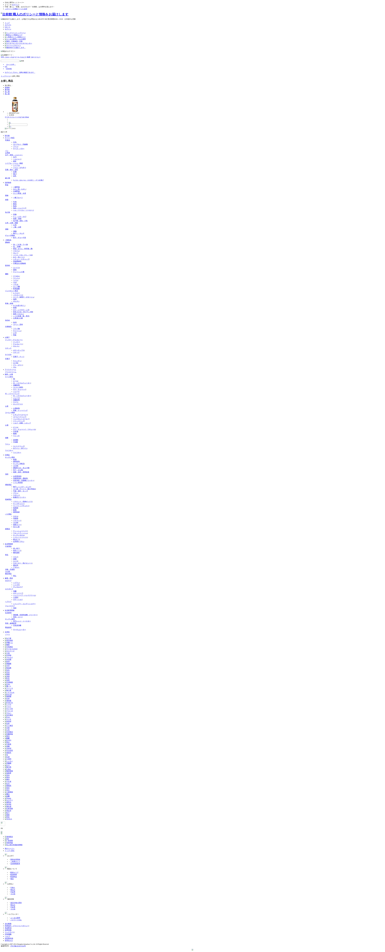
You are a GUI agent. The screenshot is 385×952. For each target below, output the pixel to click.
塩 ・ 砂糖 (16, 246)
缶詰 (14, 322)
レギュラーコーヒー (20, 414)
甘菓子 (7, 359)
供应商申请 (9, 938)
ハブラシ (16, 583)
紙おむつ (16, 539)
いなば (12, 57)
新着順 (7, 87)
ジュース (16, 391)
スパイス (16, 267)
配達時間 (13, 874)
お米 (14, 225)
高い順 (7, 94)
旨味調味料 (17, 261)
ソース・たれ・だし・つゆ (22, 255)
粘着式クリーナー (19, 497)
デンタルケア (18, 587)
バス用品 (8, 514)
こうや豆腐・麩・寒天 (21, 316)
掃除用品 (8, 485)
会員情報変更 (15, 864)
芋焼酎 (15, 442)
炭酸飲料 (16, 385)
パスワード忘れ (16, 920)
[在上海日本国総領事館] (13, 845)
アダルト (16, 567)
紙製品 (7, 529)
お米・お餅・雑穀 (11, 223)
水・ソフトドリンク (12, 393)
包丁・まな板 (18, 470)
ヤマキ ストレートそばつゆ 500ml (17, 117)
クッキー (16, 342)
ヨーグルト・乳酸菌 (20, 144)
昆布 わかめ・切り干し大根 (23, 312)
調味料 (7, 242)
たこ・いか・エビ (19, 216)
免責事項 (8, 928)
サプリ (15, 402)
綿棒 (14, 559)
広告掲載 (8, 934)
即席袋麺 (16, 289)
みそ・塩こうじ (18, 257)
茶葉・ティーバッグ (20, 410)
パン (6, 151)
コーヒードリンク (19, 417)
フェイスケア (10, 606)
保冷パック (17, 550)
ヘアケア (8, 601)
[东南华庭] (9, 843)
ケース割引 (9, 377)
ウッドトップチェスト (21, 506)
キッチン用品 (10, 457)
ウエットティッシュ (20, 533)
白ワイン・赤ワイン (20, 448)
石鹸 (14, 591)
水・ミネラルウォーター (22, 383)
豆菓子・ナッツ (18, 356)
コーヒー (37, 57)
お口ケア (8, 580)
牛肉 (14, 202)
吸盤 (14, 510)
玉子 (14, 157)
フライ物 (16, 328)
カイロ (15, 561)
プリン (15, 146)
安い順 (7, 92)
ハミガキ (16, 585)
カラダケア (9, 589)
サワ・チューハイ (19, 389)
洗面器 (15, 518)
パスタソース (18, 295)
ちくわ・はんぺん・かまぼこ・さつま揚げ (28, 180)
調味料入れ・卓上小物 (21, 468)
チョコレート (18, 344)
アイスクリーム (10, 372)
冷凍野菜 (16, 191)
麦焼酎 (15, 440)
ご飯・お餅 (17, 227)
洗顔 (14, 608)
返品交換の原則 (16, 903)
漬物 (6, 229)
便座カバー (17, 525)
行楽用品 (8, 546)
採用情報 (8, 930)
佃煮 (14, 299)
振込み (12, 890)
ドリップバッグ (18, 421)
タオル (15, 516)
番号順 (7, 89)
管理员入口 (9, 940)
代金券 (12, 892)
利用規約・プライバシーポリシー (17, 926)
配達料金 (13, 877)
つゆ (32, 57)
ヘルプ (7, 936)
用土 (14, 576)
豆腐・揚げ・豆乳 (11, 169)
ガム (14, 367)
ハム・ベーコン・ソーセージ (23, 210)
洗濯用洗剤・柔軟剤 (20, 478)
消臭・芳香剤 (10, 569)
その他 (15, 466)
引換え (12, 887)
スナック (8, 348)
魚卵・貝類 (17, 218)
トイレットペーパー (20, 537)
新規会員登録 (15, 859)
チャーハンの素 (18, 272)
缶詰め (7, 320)
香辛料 (7, 265)
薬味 (14, 270)
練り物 (7, 178)
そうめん (16, 276)
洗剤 (6, 474)
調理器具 (16, 461)
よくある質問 (15, 918)
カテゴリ (8, 25)
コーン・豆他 (18, 324)
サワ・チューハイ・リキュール (24, 429)
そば (14, 282)
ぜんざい (16, 301)
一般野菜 (16, 187)
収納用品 (8, 499)
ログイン (15, 5)
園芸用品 (8, 574)
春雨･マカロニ (18, 314)
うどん (15, 280)
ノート (7, 634)
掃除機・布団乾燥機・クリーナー (25, 615)
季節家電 (8, 627)
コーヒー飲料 (18, 387)
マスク (15, 557)
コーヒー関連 (10, 412)
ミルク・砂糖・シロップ (22, 423)
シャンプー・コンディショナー (24, 604)
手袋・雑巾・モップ (20, 491)
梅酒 (14, 433)
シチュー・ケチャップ (21, 259)
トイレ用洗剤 (18, 482)
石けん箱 (16, 527)
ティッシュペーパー (20, 531)
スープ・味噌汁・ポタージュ (23, 297)
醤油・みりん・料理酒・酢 (22, 249)
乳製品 (7, 140)
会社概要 (8, 924)
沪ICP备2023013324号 (18, 946)
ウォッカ (16, 436)
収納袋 (15, 508)
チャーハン (17, 331)
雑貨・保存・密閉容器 (21, 472)
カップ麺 (16, 286)
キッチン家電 (10, 619)
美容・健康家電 (10, 623)
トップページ (5, 76)
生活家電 (8, 613)
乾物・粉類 (9, 303)
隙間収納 (16, 512)
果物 (6, 195)
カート (7, 27)
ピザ (14, 333)
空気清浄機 (17, 625)
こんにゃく (17, 159)
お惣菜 (7, 153)
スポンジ (16, 495)
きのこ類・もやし (19, 189)
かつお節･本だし (19, 305)
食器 (14, 459)
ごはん (6, 57)
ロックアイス (18, 404)
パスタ (15, 284)
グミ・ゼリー (18, 365)
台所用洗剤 (17, 476)
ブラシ (15, 493)
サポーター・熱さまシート (22, 563)
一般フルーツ (18, 197)
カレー (15, 253)
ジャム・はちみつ (19, 167)
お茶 (6, 406)
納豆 (14, 161)
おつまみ (8, 354)
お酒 (6, 425)
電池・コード (18, 617)
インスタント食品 (11, 291)
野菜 (6, 185)
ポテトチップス (18, 350)
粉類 (14, 307)
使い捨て (16, 548)
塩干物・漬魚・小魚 (20, 221)
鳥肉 (14, 206)
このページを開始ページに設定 (16, 9)
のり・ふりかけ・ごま (21, 310)
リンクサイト (9, 932)
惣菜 (14, 335)
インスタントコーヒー (21, 419)
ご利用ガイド (15, 861)
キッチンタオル (18, 535)
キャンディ (17, 361)
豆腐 (14, 172)
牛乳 (2, 57)
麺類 (6, 274)
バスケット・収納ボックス (22, 501)
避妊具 (15, 565)
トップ (7, 23)
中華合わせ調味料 (19, 263)
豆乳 (14, 176)
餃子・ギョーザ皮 (19, 237)
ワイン (7, 444)
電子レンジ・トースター (22, 621)
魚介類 (7, 212)
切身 (14, 214)
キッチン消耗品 (18, 463)
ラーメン (16, 278)
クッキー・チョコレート (14, 340)
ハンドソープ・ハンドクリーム (24, 595)
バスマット (17, 520)
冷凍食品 (8, 326)
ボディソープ (18, 593)
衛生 (6, 555)
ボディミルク (18, 599)
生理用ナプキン (18, 541)
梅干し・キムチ (18, 233)
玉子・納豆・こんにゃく (14, 155)
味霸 (28, 57)
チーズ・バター (18, 148)
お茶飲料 (16, 408)
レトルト (16, 293)
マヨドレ (16, 251)
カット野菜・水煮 (19, 193)
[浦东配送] (9, 837)
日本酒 (15, 431)
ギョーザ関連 (10, 235)
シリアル (16, 165)
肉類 (6, 200)
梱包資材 (16, 552)
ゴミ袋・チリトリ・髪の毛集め (24, 489)
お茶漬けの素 (18, 318)
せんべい (16, 346)
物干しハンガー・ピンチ (22, 487)
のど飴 (15, 363)
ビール (17, 57)
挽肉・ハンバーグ (19, 208)
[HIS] (7, 839)
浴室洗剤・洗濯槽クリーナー (23, 480)
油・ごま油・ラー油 (20, 244)
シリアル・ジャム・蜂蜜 (14, 163)
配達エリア (14, 872)
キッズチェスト (18, 503)
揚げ (14, 174)
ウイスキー (9, 450)
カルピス (23, 57)
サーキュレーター (19, 629)
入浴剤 (15, 597)
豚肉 (14, 204)
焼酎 (6, 438)
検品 (12, 879)
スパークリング (18, 446)
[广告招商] (9, 840)
